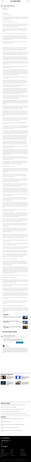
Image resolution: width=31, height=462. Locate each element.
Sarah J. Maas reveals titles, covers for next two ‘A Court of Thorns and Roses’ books (11, 430)
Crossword (12, 449)
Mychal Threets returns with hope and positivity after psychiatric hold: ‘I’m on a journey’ (10, 383)
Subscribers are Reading (5, 403)
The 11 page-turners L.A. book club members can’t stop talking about (9, 427)
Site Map (2, 443)
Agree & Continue (19, 342)
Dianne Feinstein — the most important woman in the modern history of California (12, 327)
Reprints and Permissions (23, 455)
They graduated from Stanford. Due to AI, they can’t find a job (12, 317)
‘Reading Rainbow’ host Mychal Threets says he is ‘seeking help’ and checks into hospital (12, 418)
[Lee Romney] (4, 346)
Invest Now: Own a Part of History (4, 456)
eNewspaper (2, 449)
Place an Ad (2, 452)
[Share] (3, 11)
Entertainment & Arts (9, 381)
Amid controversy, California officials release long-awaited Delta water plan (10, 411)
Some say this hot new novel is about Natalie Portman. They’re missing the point (25, 377)
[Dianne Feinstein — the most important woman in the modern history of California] (25, 327)
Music (22, 381)
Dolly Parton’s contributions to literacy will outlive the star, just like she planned (11, 377)
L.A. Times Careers (22, 452)
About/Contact (22, 449)
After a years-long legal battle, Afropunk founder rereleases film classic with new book (25, 383)
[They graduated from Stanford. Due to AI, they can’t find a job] (25, 317)
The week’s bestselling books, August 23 (6, 421)
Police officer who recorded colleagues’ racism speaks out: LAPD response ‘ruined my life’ (12, 409)
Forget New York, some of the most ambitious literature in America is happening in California (12, 424)
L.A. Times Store (13, 455)
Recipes (12, 452)
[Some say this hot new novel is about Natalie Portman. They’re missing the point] (18, 377)
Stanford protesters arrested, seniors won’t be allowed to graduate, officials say (11, 322)
